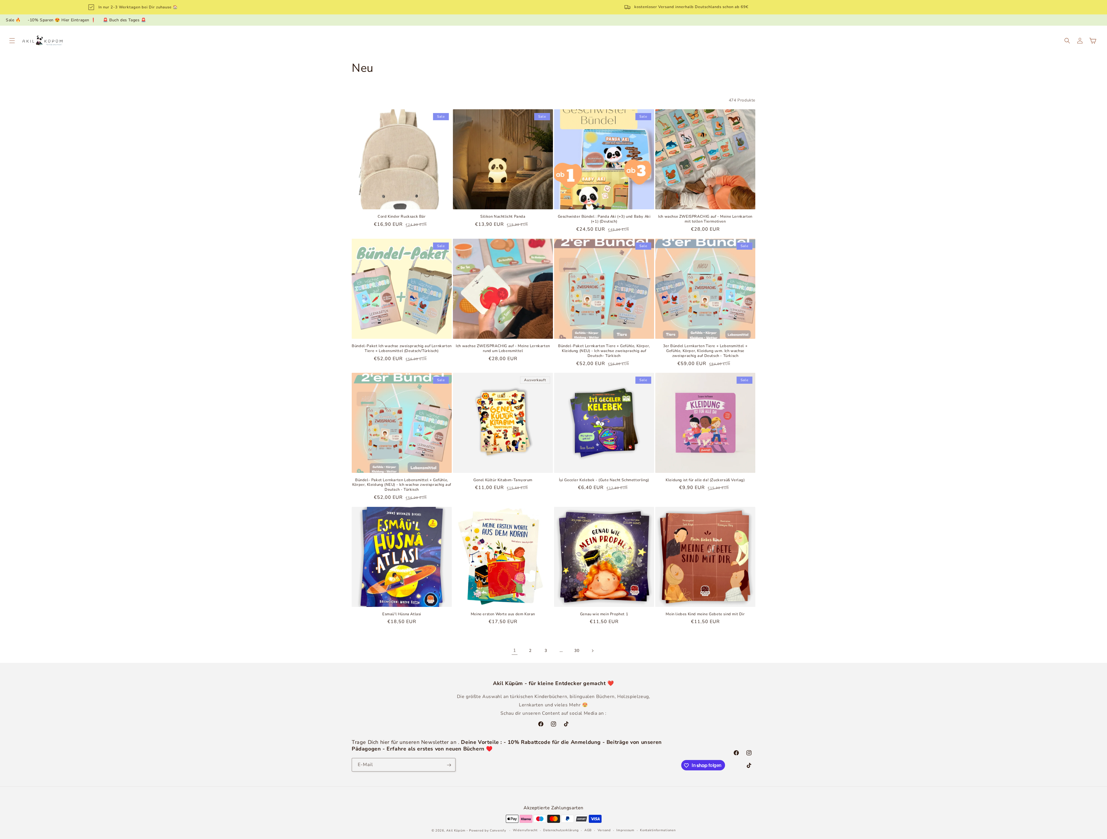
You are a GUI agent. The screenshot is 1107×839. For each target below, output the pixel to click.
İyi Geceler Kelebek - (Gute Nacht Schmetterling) (604, 480)
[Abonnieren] (449, 765)
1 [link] (514, 651)
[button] (12, 40)
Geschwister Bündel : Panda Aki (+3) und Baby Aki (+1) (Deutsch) (604, 219)
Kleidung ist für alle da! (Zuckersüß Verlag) (705, 480)
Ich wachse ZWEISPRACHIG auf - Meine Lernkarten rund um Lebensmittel (503, 348)
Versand (604, 830)
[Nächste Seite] (592, 650)
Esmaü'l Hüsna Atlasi (401, 614)
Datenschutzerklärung (561, 830)
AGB (588, 830)
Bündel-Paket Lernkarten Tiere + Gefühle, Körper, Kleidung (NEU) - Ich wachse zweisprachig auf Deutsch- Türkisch (604, 351)
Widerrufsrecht (525, 830)
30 (576, 650)
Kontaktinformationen (657, 830)
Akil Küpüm (455, 830)
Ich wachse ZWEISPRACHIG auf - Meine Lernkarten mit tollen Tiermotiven (705, 219)
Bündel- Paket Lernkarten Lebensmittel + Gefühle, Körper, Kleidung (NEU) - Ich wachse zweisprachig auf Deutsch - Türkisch (401, 485)
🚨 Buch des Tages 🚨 (124, 20)
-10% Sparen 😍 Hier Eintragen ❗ (62, 20)
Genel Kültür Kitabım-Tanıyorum (502, 480)
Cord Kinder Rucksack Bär (402, 216)
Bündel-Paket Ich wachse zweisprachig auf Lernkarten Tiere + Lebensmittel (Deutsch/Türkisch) (402, 348)
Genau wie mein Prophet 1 (604, 614)
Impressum (625, 830)
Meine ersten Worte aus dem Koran (503, 614)
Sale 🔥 (13, 20)
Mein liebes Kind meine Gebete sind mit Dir (705, 614)
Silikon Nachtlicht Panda (502, 216)
